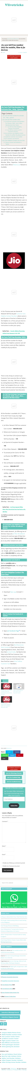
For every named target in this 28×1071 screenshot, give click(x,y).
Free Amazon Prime (7, 984)
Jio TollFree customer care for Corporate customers (15, 130)
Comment (5, 821)
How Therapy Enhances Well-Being (9, 926)
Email (4, 854)
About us (4, 1070)
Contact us (10, 1070)
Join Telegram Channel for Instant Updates (14, 768)
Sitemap (24, 1070)
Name (4, 846)
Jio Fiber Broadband (19, 534)
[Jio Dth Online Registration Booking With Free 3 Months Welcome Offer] (6, 699)
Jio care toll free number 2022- (11, 119)
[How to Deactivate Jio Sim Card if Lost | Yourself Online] (18, 686)
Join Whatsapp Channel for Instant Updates (14, 56)
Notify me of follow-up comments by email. (14, 863)
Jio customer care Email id (12, 138)
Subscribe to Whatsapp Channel (10, 1012)
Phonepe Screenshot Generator (10, 977)
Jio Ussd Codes (11, 652)
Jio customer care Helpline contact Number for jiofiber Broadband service (15, 134)
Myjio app (13, 592)
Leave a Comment (23, 52)
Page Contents (7, 113)
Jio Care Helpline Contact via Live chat (14, 140)
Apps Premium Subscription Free (10, 992)
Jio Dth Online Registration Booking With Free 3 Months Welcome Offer (5, 705)
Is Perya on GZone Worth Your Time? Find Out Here (14, 917)
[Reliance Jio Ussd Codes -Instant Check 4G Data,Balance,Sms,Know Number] (6, 686)
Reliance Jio (16, 165)
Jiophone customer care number (14, 137)
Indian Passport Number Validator (12, 1060)
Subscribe (14, 806)
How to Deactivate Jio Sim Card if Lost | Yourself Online (18, 691)
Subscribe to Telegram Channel (10, 1017)
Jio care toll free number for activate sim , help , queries (13, 116)
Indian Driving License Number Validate (14, 1062)
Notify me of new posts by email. (11, 866)
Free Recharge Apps (7, 988)
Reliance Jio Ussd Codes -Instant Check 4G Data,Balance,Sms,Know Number (6, 692)
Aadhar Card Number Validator (11, 1058)
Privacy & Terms (17, 1070)
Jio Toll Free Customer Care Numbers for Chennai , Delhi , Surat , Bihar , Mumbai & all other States (15, 123)
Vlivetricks (14, 4)
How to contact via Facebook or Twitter (14, 143)
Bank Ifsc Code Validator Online (11, 1056)
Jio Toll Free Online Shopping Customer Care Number (14, 127)
